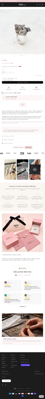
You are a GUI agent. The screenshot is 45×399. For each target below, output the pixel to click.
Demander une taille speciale (11, 98)
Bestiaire (3, 363)
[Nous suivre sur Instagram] (5, 385)
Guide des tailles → (39, 75)
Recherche (4, 357)
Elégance (3, 367)
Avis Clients (13, 359)
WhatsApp (29, 147)
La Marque (13, 357)
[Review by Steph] (8, 294)
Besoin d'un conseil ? (19, 147)
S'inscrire (6, 380)
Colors (3, 359)
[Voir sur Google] (6, 282)
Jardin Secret (4, 365)
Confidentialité (14, 365)
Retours (12, 367)
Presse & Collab (14, 361)
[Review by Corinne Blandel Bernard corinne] (28, 294)
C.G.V (12, 363)
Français (27, 388)
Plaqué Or (4, 361)
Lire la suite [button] (27, 300)
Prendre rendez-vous (7, 343)
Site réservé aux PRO (39, 373)
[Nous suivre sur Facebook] (2, 385)
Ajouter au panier (22, 82)
